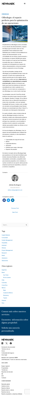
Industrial (4, 245)
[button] (4, 200)
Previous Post (15, 208)
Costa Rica (4, 285)
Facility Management (7, 240)
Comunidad (5, 237)
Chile (3, 280)
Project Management (7, 250)
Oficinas (4, 248)
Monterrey (6, 295)
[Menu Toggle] (24, 4)
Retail (3, 255)
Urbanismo (4, 258)
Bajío (4, 290)
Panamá (4, 300)
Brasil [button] (3, 272)
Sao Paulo (5, 275)
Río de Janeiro (7, 277)
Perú (3, 303)
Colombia (4, 282)
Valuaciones (5, 260)
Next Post (15, 212)
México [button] (4, 287)
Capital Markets (6, 235)
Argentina (4, 270)
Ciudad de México (8, 292)
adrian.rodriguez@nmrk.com (15, 190)
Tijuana (5, 298)
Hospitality (4, 242)
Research (4, 253)
